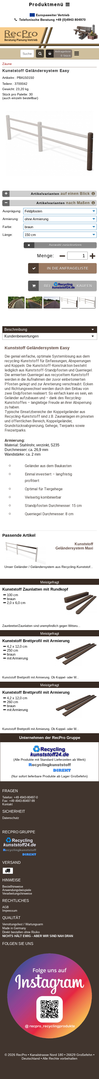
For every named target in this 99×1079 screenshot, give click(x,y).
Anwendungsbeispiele (16, 890)
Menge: (46, 255)
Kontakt (7, 804)
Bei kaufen (68, 286)
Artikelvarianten (61, 194)
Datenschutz (10, 818)
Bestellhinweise (12, 886)
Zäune (7, 64)
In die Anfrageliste (67, 268)
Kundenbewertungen (21, 336)
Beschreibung (15, 329)
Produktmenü (47, 4)
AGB (5, 907)
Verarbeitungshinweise (17, 893)
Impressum (9, 910)
